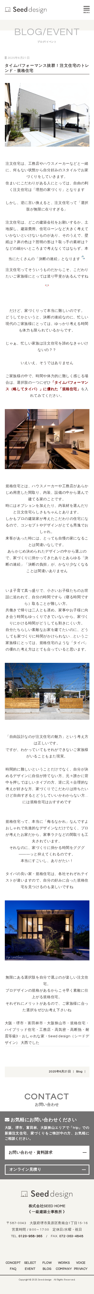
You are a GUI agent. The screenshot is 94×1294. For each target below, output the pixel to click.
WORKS (64, 1262)
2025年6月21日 (60, 1071)
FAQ (13, 1269)
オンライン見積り (25, 1169)
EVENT (30, 1269)
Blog (79, 1071)
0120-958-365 (31, 1236)
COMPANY (64, 1269)
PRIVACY (81, 1269)
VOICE (81, 1262)
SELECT (30, 1262)
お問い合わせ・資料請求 (31, 1152)
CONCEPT (13, 1262)
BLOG (47, 1269)
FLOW (47, 1262)
